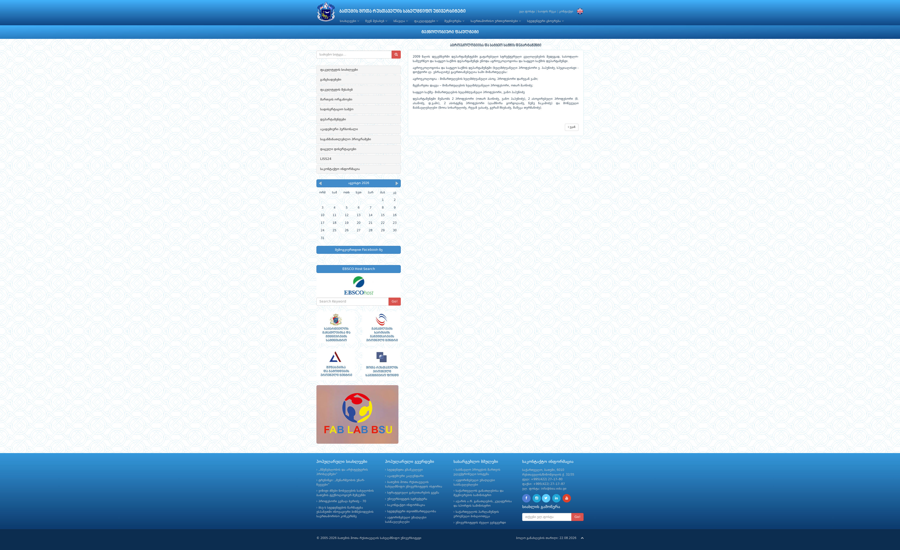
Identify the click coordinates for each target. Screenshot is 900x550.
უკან (572, 127)
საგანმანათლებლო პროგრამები (345, 139)
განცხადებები (330, 79)
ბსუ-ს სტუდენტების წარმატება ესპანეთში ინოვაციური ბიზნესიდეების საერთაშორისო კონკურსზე (345, 512)
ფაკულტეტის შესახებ (336, 89)
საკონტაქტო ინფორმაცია (340, 169)
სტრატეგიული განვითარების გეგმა (413, 492)
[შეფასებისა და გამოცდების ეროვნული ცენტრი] (335, 364)
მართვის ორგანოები (336, 99)
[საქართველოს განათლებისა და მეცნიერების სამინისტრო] (335, 327)
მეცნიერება (453, 21)
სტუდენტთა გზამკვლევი (405, 469)
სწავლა (400, 21)
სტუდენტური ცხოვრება (544, 21)
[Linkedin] (556, 498)
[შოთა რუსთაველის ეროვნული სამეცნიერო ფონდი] (381, 364)
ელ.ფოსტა (527, 11)
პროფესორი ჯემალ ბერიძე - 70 (342, 501)
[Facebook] (526, 498)
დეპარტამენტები (333, 119)
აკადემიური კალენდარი (405, 476)
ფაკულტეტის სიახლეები (339, 69)
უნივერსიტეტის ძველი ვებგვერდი (481, 522)
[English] (579, 11)
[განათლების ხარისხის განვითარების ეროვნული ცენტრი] (381, 327)
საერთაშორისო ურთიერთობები (495, 21)
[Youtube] (566, 498)
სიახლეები (348, 21)
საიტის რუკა (547, 11)
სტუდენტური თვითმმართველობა (411, 511)
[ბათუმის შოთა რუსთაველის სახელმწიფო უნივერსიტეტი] (326, 12)
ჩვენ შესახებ (375, 21)
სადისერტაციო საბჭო (336, 109)
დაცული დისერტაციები (338, 149)
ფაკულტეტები (425, 21)
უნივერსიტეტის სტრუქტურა (407, 499)
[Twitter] (546, 498)
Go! (395, 301)
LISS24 (325, 159)
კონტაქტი (566, 11)
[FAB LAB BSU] (358, 414)
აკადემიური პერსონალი (339, 129)
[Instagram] (536, 498)
